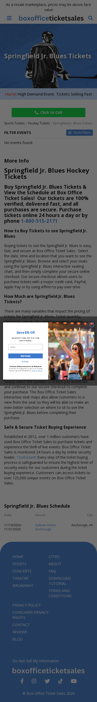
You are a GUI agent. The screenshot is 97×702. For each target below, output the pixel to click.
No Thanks (25, 362)
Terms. (41, 370)
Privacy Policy (35, 370)
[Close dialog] (91, 325)
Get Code (25, 356)
